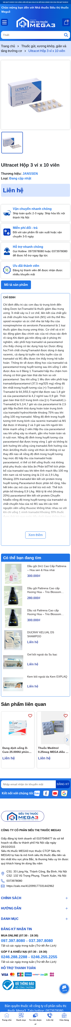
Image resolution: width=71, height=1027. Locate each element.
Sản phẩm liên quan (23, 704)
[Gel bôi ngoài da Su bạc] (13, 662)
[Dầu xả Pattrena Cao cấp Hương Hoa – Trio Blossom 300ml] (13, 618)
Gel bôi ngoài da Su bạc (42, 654)
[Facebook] (46, 793)
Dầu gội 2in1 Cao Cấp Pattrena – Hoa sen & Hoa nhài (46, 568)
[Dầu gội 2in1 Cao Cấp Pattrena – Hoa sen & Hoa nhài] (13, 574)
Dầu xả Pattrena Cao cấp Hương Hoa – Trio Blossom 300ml (44, 612)
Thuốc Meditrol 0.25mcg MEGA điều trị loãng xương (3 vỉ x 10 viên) (53, 750)
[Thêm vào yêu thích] (30, 716)
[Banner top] (35, 2)
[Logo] (35, 22)
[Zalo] (37, 793)
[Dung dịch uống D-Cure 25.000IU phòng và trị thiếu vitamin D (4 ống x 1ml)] (17, 728)
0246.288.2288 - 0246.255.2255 (29, 957)
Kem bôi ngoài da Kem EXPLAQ (47, 676)
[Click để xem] (35, 95)
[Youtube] (55, 793)
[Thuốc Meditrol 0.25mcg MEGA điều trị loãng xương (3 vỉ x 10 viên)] (53, 728)
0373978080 (14, 880)
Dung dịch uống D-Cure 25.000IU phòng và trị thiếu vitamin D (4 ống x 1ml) (16, 750)
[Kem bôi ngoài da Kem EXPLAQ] (13, 684)
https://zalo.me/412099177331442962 (30, 885)
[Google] (64, 793)
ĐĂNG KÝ (63, 784)
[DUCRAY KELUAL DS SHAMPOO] (13, 640)
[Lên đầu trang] (63, 1003)
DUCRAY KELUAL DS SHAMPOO (40, 634)
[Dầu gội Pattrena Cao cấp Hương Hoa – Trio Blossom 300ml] (13, 596)
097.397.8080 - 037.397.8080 (27, 940)
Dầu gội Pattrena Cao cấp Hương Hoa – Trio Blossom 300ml (44, 590)
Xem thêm (35, 535)
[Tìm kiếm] (66, 35)
